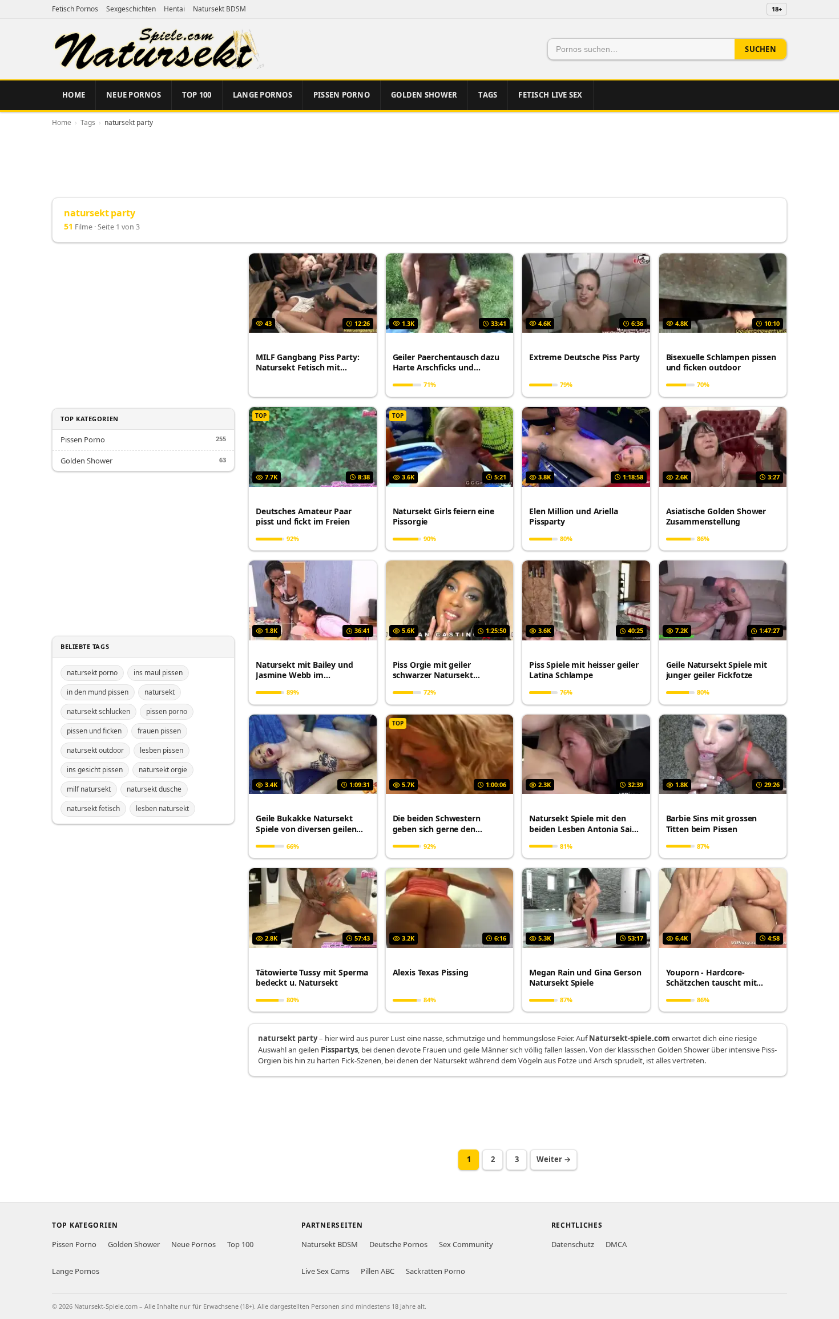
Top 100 (197, 95)
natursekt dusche (154, 789)
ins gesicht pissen (95, 770)
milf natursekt (89, 789)
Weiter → (554, 1159)
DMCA (616, 1244)
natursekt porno (92, 672)
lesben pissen (161, 750)
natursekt (159, 692)
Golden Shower (424, 95)
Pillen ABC (377, 1271)
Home (73, 95)
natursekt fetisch (93, 808)
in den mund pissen (97, 692)
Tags (487, 95)
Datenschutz (572, 1244)
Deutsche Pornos (398, 1244)
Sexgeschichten (131, 9)
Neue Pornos (133, 95)
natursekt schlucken (98, 711)
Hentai (174, 9)
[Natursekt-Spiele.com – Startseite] (158, 49)
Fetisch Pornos (75, 9)
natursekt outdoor (95, 750)
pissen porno (166, 711)
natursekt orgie (163, 770)
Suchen (760, 49)
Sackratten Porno (435, 1271)
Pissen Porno (341, 95)
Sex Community (466, 1244)
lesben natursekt (162, 808)
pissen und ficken (94, 731)
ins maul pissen (158, 672)
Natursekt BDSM (219, 9)
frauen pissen (159, 731)
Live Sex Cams (325, 1271)
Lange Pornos (262, 95)
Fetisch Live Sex (550, 95)
